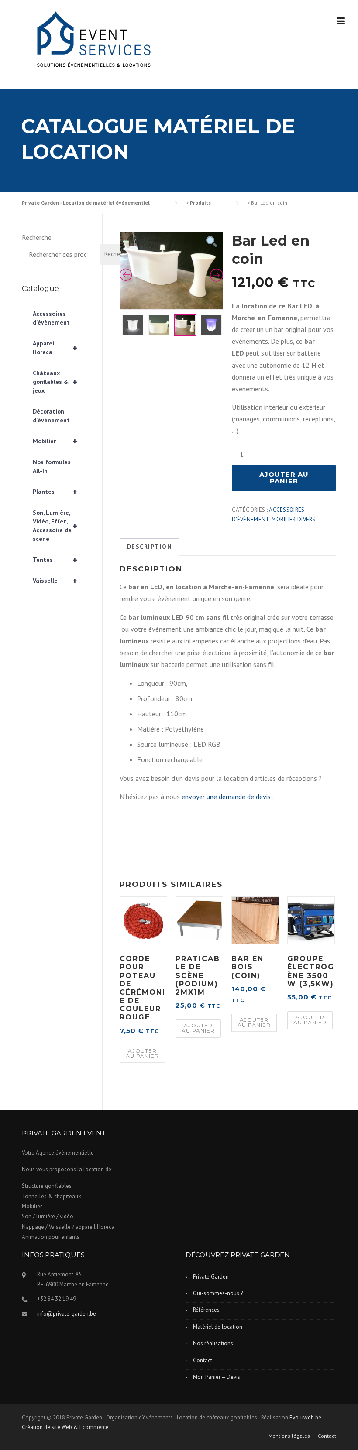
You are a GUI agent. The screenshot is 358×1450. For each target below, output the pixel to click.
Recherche (37, 237)
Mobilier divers (294, 519)
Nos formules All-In (52, 466)
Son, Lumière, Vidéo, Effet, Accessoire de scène (55, 526)
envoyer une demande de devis (226, 796)
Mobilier (55, 441)
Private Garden (211, 1276)
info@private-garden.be (66, 1313)
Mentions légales (289, 1436)
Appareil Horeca (55, 347)
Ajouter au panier (284, 477)
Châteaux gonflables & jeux (55, 381)
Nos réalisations (213, 1343)
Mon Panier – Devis (216, 1377)
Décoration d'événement (51, 415)
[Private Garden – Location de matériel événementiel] (92, 40)
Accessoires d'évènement (51, 318)
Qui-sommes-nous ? (218, 1293)
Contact (202, 1360)
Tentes (55, 559)
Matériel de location (217, 1326)
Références (206, 1309)
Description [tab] (149, 547)
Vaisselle (55, 580)
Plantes (55, 491)
